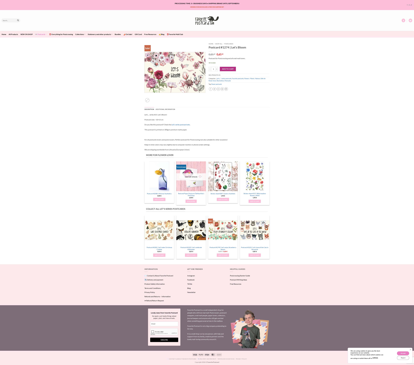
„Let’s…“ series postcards (223, 78)
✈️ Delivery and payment (153, 280)
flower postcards (216, 84)
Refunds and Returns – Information (157, 296)
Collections (79, 34)
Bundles (118, 34)
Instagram (191, 276)
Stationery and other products (99, 34)
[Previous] (144, 184)
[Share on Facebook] (210, 89)
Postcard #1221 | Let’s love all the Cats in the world (254, 248)
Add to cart (228, 69)
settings (375, 358)
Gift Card (138, 34)
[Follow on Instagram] (409, 5)
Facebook (190, 280)
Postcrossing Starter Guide (240, 276)
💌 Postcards (40, 34)
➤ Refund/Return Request (154, 301)
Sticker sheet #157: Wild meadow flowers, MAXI (255, 194)
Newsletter (191, 292)
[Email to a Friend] (218, 89)
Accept (403, 353)
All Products (13, 34)
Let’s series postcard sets (181, 125)
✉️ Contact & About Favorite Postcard (158, 276)
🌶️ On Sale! (127, 34)
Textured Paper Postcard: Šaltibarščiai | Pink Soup (191, 194)
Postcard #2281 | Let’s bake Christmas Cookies (159, 248)
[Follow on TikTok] (411, 5)
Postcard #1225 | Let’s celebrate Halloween (191, 248)
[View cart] (410, 20)
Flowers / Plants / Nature (252, 78)
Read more (191, 201)
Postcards (228, 44)
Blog (189, 288)
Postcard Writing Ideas (238, 280)
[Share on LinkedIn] (226, 89)
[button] (403, 20)
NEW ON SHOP (26, 34)
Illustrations (220, 81)
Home (4, 34)
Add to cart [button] (159, 199)
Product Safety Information (154, 284)
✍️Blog (161, 34)
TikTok (189, 284)
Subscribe (164, 340)
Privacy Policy (149, 292)
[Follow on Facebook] (407, 5)
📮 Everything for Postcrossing (61, 34)
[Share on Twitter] (214, 89)
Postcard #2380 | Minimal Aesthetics (159, 194)
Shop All (218, 44)
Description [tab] (149, 109)
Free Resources (150, 34)
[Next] (269, 184)
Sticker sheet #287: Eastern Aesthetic (223, 194)
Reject (403, 358)
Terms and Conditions (152, 288)
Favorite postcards (238, 78)
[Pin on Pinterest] (222, 89)
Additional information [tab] (165, 109)
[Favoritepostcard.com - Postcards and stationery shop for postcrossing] (207, 20)
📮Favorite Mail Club (175, 34)
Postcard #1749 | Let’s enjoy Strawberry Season (223, 248)
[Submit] (18, 20)
